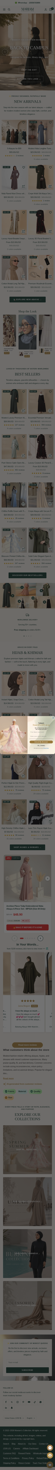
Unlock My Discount (41, 741)
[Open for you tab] (50, 1455)
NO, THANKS (41, 745)
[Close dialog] (53, 718)
